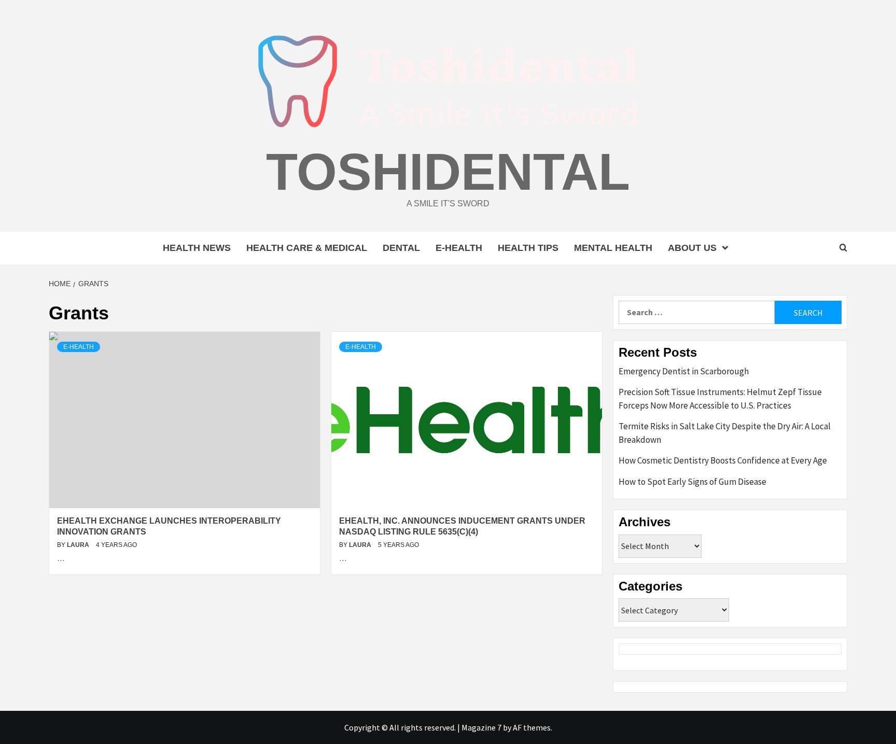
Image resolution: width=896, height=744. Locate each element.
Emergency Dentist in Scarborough (684, 371)
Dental (401, 248)
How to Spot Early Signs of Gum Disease (692, 481)
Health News (197, 248)
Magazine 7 (481, 727)
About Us (692, 248)
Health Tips (528, 248)
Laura (79, 545)
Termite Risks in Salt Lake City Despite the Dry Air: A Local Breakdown (725, 432)
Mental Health (613, 248)
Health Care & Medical (306, 248)
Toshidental (448, 172)
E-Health (459, 248)
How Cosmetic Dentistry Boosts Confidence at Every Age (723, 460)
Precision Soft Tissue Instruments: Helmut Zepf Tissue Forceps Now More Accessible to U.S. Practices (720, 398)
